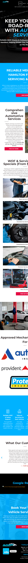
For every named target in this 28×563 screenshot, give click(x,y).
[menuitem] (20, 3)
